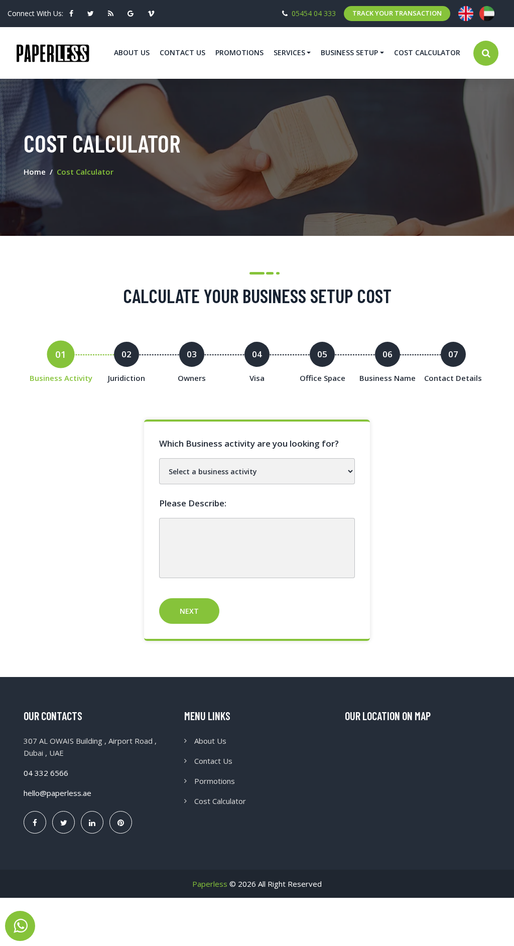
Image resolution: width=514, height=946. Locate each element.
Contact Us (182, 52)
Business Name (387, 378)
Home (35, 172)
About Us (132, 52)
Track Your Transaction (397, 13)
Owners (192, 378)
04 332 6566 (46, 773)
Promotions (239, 52)
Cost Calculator (427, 52)
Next (189, 611)
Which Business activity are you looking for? (249, 443)
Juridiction (126, 378)
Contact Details (453, 378)
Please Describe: (192, 503)
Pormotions (214, 781)
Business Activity (61, 378)
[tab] (60, 363)
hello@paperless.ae (57, 793)
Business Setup (349, 52)
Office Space (322, 378)
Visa (257, 378)
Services (289, 52)
